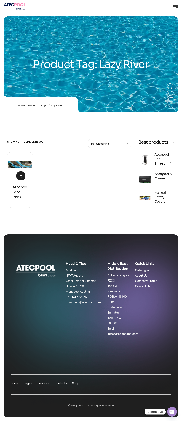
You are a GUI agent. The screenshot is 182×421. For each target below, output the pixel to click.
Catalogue (142, 270)
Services (43, 383)
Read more (20, 175)
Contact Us (142, 286)
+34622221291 (81, 297)
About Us (141, 275)
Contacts (60, 383)
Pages (28, 383)
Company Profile (146, 281)
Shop (75, 383)
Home (21, 105)
